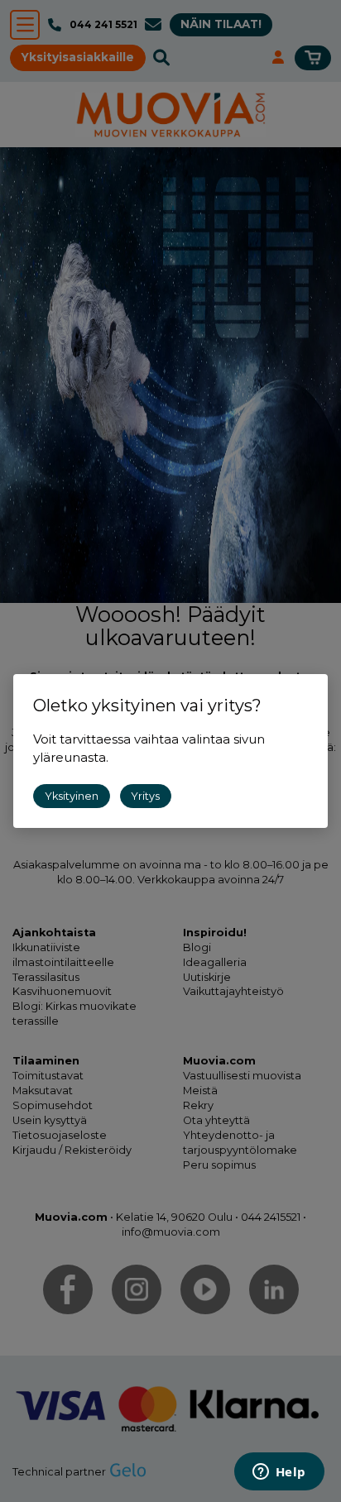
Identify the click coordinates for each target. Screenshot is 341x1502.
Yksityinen (71, 796)
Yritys (145, 796)
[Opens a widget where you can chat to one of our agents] (278, 1473)
